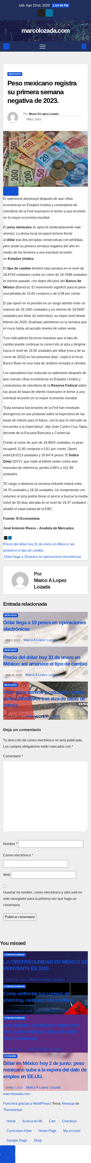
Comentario (13, 756)
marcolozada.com (45, 30)
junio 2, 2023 (14, 1087)
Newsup (68, 1103)
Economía (10, 1056)
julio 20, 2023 (15, 1049)
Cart (52, 1121)
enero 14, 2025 (16, 979)
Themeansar (12, 1110)
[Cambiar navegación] (42, 46)
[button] (77, 46)
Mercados (15, 74)
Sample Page (17, 1140)
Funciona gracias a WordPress (26, 1103)
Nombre (10, 844)
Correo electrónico (18, 855)
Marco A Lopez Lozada (43, 113)
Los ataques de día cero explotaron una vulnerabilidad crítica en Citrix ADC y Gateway (41, 1031)
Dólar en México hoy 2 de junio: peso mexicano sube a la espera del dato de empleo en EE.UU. (45, 1069)
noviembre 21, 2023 (19, 1011)
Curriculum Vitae (19, 1131)
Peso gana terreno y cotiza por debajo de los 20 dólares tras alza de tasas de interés (44, 698)
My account (71, 1131)
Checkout (69, 1121)
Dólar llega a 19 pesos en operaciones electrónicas (42, 557)
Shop (38, 1140)
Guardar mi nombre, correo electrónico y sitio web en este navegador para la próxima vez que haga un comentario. (42, 899)
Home (11, 1121)
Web (6, 875)
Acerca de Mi (32, 1121)
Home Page (48, 1131)
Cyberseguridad (14, 955)
